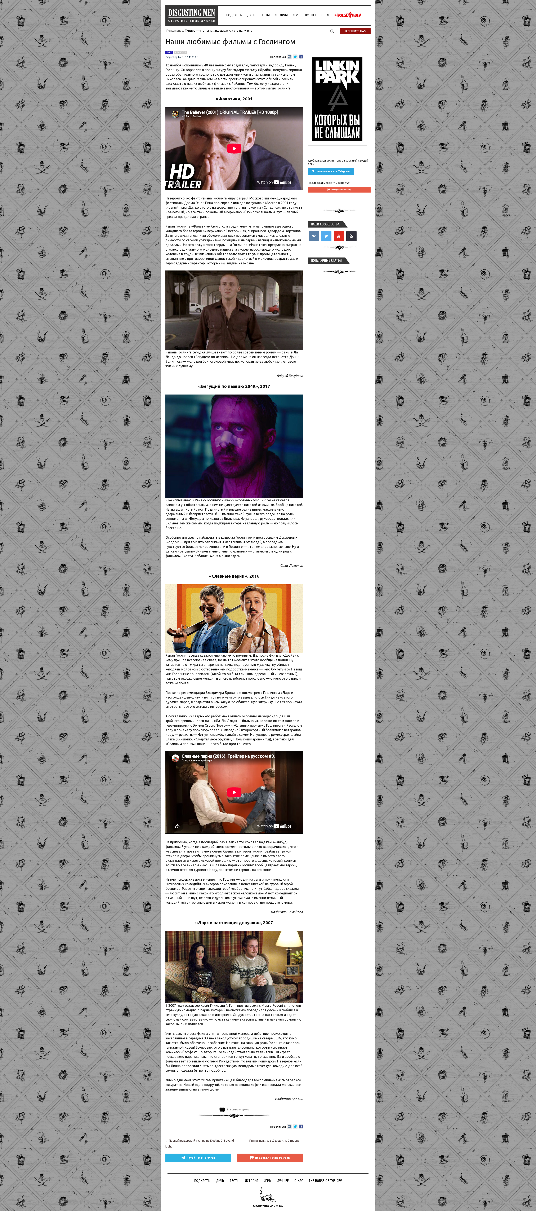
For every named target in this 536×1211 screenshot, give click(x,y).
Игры (296, 15)
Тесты (265, 15)
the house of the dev (347, 15)
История (281, 15)
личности (180, 52)
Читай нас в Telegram (201, 1157)
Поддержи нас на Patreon (272, 1157)
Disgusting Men (174, 57)
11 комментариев (238, 1109)
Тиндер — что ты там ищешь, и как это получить (218, 30)
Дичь (251, 15)
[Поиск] (332, 31)
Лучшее (311, 15)
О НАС (325, 15)
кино (169, 52)
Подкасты (234, 15)
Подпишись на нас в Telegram (331, 171)
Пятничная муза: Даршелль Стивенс (276, 1140)
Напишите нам (355, 31)
